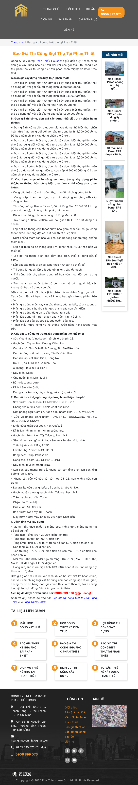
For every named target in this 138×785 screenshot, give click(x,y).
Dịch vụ (46, 19)
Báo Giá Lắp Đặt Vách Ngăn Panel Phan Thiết (75, 717)
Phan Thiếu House (47, 61)
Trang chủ (51, 9)
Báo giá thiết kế (75, 727)
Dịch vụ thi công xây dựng (66, 671)
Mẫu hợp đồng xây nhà (27, 625)
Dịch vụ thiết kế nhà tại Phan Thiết (27, 671)
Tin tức (69, 736)
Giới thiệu (72, 9)
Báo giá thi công (75, 731)
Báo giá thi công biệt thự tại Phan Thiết (107, 649)
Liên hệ (69, 29)
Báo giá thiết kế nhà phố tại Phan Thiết (27, 649)
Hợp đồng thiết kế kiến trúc (67, 627)
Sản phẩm (65, 19)
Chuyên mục (88, 19)
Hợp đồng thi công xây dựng (107, 627)
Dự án (90, 9)
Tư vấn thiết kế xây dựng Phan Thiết (107, 671)
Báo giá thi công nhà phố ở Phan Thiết (68, 647)
